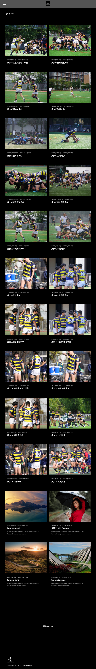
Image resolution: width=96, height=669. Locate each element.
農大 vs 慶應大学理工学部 (18, 388)
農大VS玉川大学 (58, 156)
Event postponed (13, 528)
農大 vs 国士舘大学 (15, 435)
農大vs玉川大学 (13, 295)
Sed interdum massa (58, 580)
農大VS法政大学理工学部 (17, 62)
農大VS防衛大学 (58, 109)
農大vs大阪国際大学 (59, 295)
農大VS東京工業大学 (15, 202)
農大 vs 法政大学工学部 (61, 342)
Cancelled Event (13, 580)
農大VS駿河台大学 (14, 156)
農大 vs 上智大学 (14, 481)
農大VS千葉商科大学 (15, 249)
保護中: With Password (60, 528)
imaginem (49, 626)
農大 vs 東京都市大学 (60, 388)
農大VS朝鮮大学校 (14, 109)
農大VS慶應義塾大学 (59, 62)
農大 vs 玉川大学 (58, 435)
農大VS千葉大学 (58, 249)
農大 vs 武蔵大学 (58, 481)
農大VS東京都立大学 (59, 202)
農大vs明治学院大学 (15, 342)
